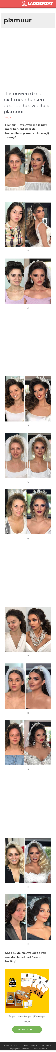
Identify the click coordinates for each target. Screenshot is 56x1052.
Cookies (24, 1045)
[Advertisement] (28, 57)
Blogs (7, 117)
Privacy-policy (10, 1045)
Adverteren (47, 1045)
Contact (34, 1045)
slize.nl (44, 1049)
